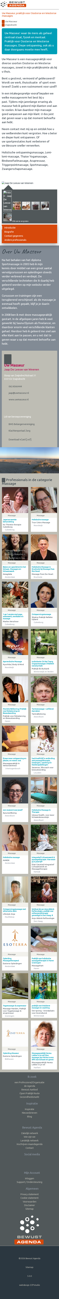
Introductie (10, 227)
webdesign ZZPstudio (29, 1285)
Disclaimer (29, 1205)
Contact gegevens (13, 236)
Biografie (9, 231)
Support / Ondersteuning (29, 1182)
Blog (29, 1116)
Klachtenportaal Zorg (19, 430)
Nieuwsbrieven (29, 1112)
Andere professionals (15, 240)
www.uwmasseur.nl (18, 399)
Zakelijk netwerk (29, 1133)
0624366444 (15, 386)
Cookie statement (29, 1198)
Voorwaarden (29, 1201)
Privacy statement (29, 1194)
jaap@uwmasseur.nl (18, 393)
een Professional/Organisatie (29, 1082)
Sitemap (29, 1209)
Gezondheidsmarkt (29, 1097)
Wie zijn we (29, 1137)
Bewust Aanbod (29, 1089)
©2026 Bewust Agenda (29, 1258)
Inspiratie (29, 1109)
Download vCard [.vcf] (19, 439)
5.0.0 (29, 1276)
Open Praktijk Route (30, 1093)
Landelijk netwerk (29, 1140)
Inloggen (29, 1178)
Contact (30, 1148)
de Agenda (29, 1086)
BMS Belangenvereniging (21, 424)
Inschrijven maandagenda (29, 1144)
